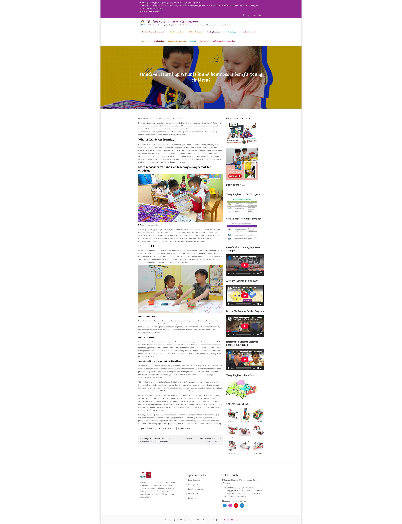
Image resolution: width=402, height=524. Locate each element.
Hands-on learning (167, 428)
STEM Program (195, 32)
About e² (145, 41)
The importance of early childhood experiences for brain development (155, 439)
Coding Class (193, 484)
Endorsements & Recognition (224, 41)
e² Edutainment (248, 32)
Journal (193, 41)
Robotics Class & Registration (153, 32)
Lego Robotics (194, 480)
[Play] (229, 273)
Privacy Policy (193, 498)
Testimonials (159, 41)
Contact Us (204, 41)
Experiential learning (147, 428)
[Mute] (258, 273)
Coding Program (213, 32)
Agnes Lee (147, 118)
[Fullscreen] (261, 273)
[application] (245, 265)
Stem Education (194, 493)
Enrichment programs (197, 489)
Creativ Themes (231, 520)
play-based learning (186, 428)
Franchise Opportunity (177, 41)
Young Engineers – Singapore (175, 21)
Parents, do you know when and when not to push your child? (203, 439)
